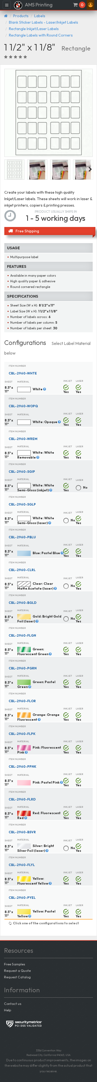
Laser (79, 380)
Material (23, 381)
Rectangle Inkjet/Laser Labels (34, 28)
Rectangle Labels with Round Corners (41, 35)
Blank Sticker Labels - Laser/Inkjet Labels (43, 22)
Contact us (12, 1003)
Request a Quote (17, 970)
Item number (17, 365)
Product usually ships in (56, 212)
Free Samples (14, 964)
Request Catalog (17, 977)
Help (7, 1010)
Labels (39, 15)
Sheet (8, 381)
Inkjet (67, 380)
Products (21, 15)
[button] (90, 5)
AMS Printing (38, 5)
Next (90, 170)
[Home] (6, 15)
